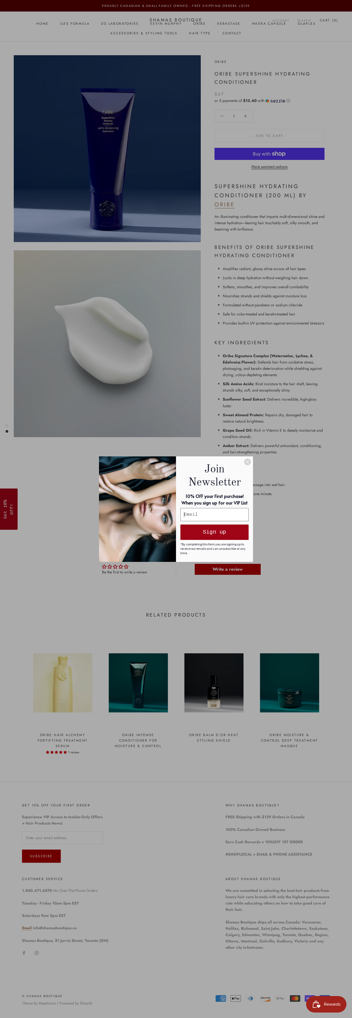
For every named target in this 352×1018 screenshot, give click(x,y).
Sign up (214, 532)
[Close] (247, 462)
